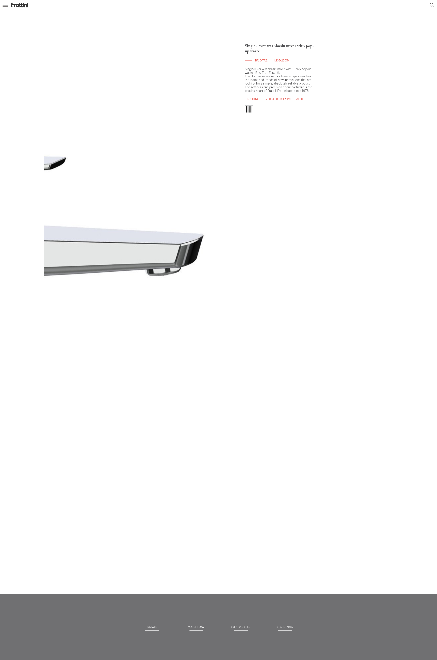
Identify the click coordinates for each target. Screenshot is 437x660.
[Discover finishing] (249, 110)
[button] (431, 5)
